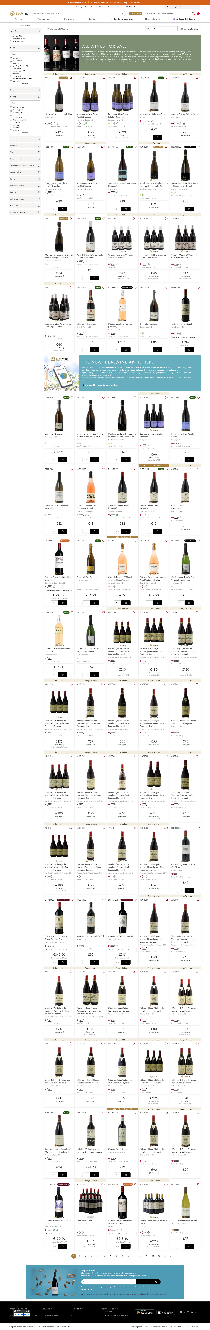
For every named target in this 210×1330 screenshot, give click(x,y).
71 (147, 1256)
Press (73, 1316)
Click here (103, 7)
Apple (105, 385)
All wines (18, 19)
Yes (84, 1289)
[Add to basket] (157, 137)
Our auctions (69, 19)
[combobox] (193, 6)
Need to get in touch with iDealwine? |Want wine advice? (105, 7)
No (91, 1289)
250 (171, 1256)
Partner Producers (49, 1316)
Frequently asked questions (115, 1316)
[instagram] (188, 1312)
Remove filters (25, 25)
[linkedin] (195, 1312)
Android (114, 385)
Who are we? (77, 1309)
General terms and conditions (49, 1327)
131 (152, 1256)
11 (134, 1256)
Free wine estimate (18, 1309)
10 (128, 1256)
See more (25, 83)
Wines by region (43, 19)
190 (158, 1256)
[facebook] (181, 1312)
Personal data (65, 1327)
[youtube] (192, 1312)
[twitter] (184, 1312)
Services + (92, 19)
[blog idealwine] (199, 1312)
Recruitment (46, 1309)
